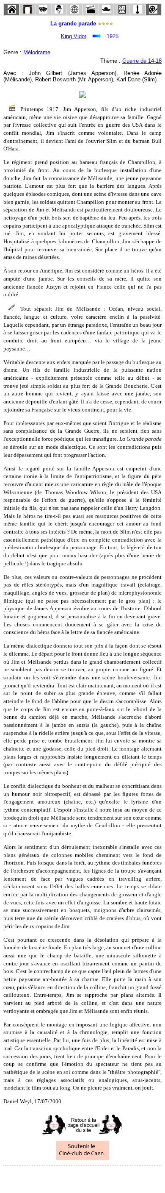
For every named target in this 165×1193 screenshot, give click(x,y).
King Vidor (73, 36)
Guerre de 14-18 (142, 61)
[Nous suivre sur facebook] (66, 1178)
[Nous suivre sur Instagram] (98, 1178)
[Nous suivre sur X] (82, 1178)
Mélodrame (36, 52)
